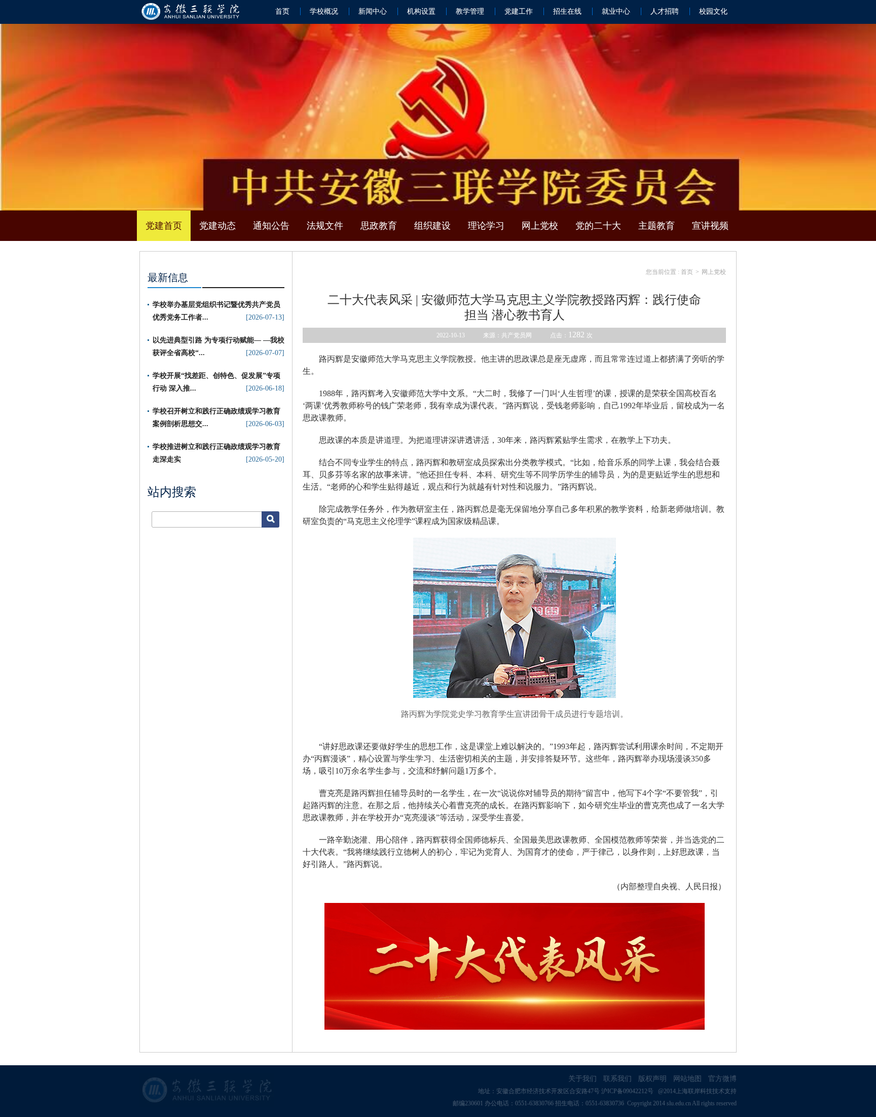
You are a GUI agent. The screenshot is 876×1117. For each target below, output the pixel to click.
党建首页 (163, 226)
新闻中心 (372, 11)
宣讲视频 (710, 226)
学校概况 (324, 11)
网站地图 (687, 1079)
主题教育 (656, 226)
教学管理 (470, 11)
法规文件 (325, 226)
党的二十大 (598, 226)
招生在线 (567, 11)
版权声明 (652, 1079)
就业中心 (616, 11)
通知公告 (271, 226)
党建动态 (217, 226)
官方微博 (722, 1079)
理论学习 (486, 226)
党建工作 (518, 11)
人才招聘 (664, 11)
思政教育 (378, 226)
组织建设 (432, 226)
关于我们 (582, 1079)
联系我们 (617, 1079)
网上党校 (540, 226)
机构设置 (421, 11)
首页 (282, 11)
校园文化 (713, 11)
